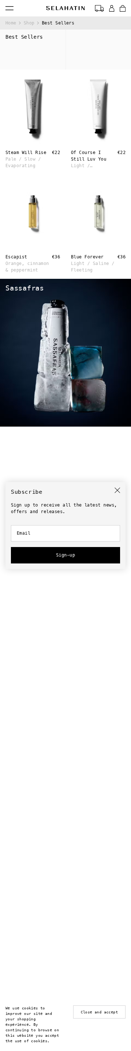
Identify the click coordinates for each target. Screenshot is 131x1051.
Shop (29, 23)
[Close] (117, 490)
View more (10, 281)
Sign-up (65, 555)
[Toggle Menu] (9, 8)
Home (10, 23)
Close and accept (99, 1012)
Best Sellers (58, 23)
